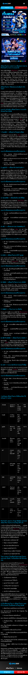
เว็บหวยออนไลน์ (23, 564)
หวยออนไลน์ (15, 261)
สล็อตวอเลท (16, 528)
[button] (24, 3)
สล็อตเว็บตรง (14, 70)
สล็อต (2, 103)
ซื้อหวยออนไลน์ (23, 312)
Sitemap (19, 668)
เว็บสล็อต (15, 369)
